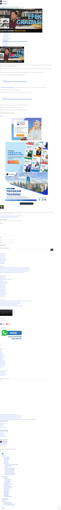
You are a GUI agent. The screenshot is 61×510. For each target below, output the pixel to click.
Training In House (2, 371)
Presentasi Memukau (10, 87)
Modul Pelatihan (2, 291)
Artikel (3, 507)
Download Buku (2, 435)
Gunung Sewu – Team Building (10, 474)
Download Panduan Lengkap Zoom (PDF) (11, 464)
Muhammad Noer (15, 8)
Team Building (2, 296)
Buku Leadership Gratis (7, 502)
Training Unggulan (5, 476)
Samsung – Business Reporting (10, 469)
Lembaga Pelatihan (3, 290)
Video (1, 367)
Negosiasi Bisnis (2, 286)
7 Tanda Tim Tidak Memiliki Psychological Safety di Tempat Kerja (10, 302)
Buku (1, 351)
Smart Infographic (8, 481)
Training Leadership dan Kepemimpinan (6, 279)
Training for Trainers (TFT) (8, 487)
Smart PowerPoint (8, 480)
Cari (51, 249)
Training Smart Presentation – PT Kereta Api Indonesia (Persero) (10, 418)
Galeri (1, 353)
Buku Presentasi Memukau (8, 503)
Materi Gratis (6, 463)
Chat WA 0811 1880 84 (3, 443)
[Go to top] (0, 450)
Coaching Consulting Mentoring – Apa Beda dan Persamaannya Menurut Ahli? (12, 272)
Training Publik (4, 87)
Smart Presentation (8, 479)
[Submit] (0, 345)
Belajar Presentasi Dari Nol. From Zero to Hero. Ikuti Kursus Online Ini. (15, 41)
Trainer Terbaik (6, 458)
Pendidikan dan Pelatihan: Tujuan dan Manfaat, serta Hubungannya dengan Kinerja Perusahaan (14, 268)
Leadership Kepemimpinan (7, 35)
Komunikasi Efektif (3, 289)
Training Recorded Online (4, 431)
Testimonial (6, 460)
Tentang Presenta (7, 457)
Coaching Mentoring (3, 259)
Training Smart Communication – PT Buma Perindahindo (8, 304)
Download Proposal (3, 436)
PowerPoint (1, 358)
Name (1, 237)
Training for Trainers (3, 423)
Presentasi (1, 254)
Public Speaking (2, 362)
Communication (5, 36)
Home (3, 454)
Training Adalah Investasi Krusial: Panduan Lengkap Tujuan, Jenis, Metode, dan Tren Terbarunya (14, 267)
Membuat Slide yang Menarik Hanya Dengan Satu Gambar (9, 217)
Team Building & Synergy (8, 496)
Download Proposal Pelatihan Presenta (27, 203)
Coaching (1, 352)
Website (1, 242)
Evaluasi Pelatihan (3, 285)
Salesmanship (6, 491)
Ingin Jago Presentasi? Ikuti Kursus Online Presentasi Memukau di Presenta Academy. (17, 99)
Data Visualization (6, 34)
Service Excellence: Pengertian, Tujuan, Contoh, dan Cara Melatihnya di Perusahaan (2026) (14, 271)
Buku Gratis (4, 501)
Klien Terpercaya (6, 459)
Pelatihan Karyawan (3, 276)
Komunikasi (2, 356)
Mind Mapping (5, 46)
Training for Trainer (3, 258)
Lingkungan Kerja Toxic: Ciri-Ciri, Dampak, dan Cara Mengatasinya (10, 303)
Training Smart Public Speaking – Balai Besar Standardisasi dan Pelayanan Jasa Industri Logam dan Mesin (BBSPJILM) (18, 419)
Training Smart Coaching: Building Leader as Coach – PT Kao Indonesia (11, 415)
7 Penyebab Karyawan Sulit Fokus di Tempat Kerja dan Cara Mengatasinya (11, 305)
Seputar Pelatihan (3, 363)
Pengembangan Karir (3, 292)
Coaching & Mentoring (6, 37)
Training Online (2, 375)
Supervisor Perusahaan (3, 281)
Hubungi (3, 508)
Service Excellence (3, 260)
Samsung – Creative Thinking (9, 470)
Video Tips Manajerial (8, 465)
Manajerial (1, 357)
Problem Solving (6, 492)
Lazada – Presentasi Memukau (9, 468)
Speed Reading (5, 45)
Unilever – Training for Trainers (10, 473)
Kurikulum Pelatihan (3, 294)
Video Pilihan (2, 434)
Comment (1, 223)
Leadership (1, 280)
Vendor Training (2, 295)
